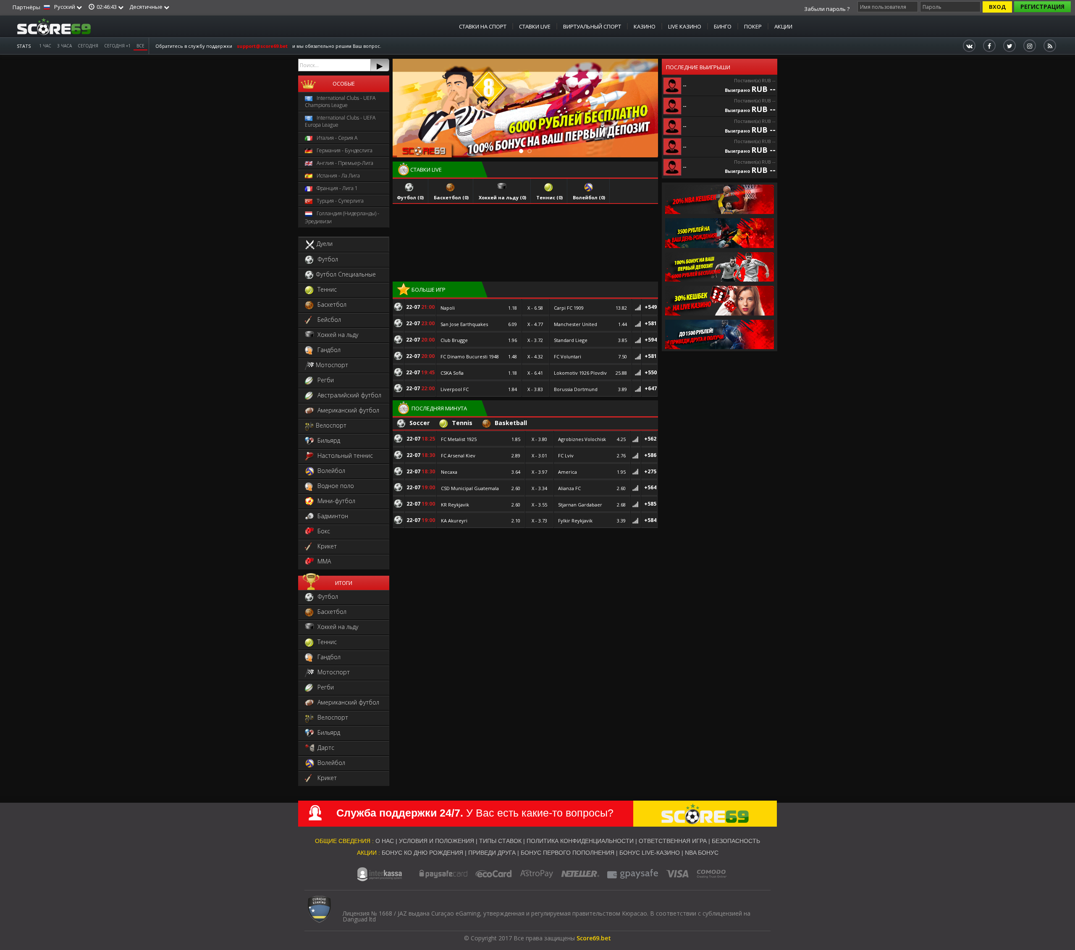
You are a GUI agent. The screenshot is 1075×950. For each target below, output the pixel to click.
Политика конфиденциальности (580, 841)
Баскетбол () (451, 197)
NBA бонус (701, 852)
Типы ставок (500, 841)
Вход (997, 6)
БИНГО (723, 26)
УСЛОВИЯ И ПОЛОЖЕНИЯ (436, 841)
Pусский (64, 6)
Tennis (461, 423)
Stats (24, 46)
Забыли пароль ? (827, 9)
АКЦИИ (783, 26)
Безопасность (736, 841)
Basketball (510, 423)
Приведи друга (492, 852)
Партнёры (26, 7)
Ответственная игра (673, 841)
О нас (384, 841)
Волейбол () (589, 197)
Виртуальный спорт (592, 26)
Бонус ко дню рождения (422, 852)
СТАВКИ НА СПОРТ (482, 26)
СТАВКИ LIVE (535, 26)
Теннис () (549, 197)
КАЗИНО (644, 26)
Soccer (419, 423)
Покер (753, 26)
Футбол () (410, 197)
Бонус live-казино (649, 852)
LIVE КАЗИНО (684, 26)
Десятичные (146, 6)
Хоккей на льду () (502, 197)
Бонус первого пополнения (568, 852)
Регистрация (1042, 6)
